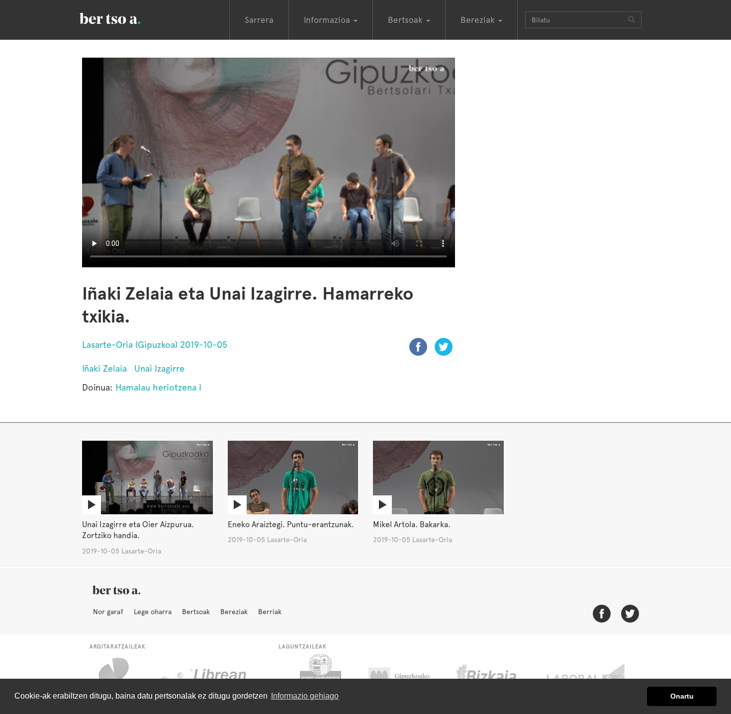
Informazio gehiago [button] (305, 696)
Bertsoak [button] (406, 20)
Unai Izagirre (159, 368)
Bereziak (234, 612)
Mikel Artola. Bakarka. (412, 524)
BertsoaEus (124, 17)
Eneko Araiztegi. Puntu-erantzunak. (291, 524)
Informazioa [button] (328, 20)
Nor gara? (108, 612)
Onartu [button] (682, 696)
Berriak (269, 612)
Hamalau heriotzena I (158, 387)
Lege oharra (153, 612)
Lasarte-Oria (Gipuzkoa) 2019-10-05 (154, 344)
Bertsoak (196, 612)
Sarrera (259, 20)
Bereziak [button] (478, 20)
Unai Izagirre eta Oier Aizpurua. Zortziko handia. (138, 530)
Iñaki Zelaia (104, 368)
